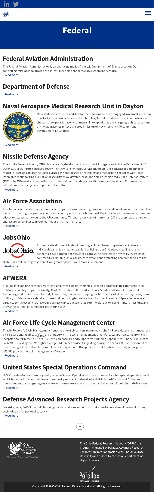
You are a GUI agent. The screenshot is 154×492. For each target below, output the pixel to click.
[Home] (6, 14)
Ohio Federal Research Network (31, 14)
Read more (11, 75)
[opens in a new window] (89, 474)
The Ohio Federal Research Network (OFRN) (108, 443)
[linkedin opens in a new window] (7, 4)
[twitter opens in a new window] (16, 4)
